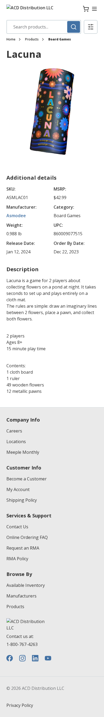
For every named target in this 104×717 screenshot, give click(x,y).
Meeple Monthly (22, 452)
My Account (18, 489)
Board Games (59, 39)
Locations (16, 441)
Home (10, 39)
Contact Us (17, 527)
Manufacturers (21, 596)
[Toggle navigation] (94, 9)
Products (32, 39)
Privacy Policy (19, 705)
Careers (14, 431)
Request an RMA (22, 548)
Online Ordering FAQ (27, 537)
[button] (91, 27)
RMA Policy (17, 559)
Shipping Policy (21, 500)
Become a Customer (26, 479)
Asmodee (16, 216)
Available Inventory (25, 585)
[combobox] (43, 27)
